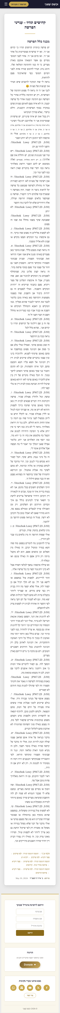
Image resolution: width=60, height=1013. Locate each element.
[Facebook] (47, 988)
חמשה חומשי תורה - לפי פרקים (25, 853)
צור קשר (30, 995)
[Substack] (22, 988)
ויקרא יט (24, 857)
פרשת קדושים (41, 872)
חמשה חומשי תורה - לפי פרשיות (36, 861)
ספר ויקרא (16, 861)
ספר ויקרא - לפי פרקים (40, 857)
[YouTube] (30, 988)
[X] (38, 988)
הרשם (30, 933)
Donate (28, 964)
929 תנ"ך (46, 853)
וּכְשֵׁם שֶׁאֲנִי (51, 4)
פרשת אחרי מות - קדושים (36, 865)
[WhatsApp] (13, 988)
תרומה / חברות (18, 4)
